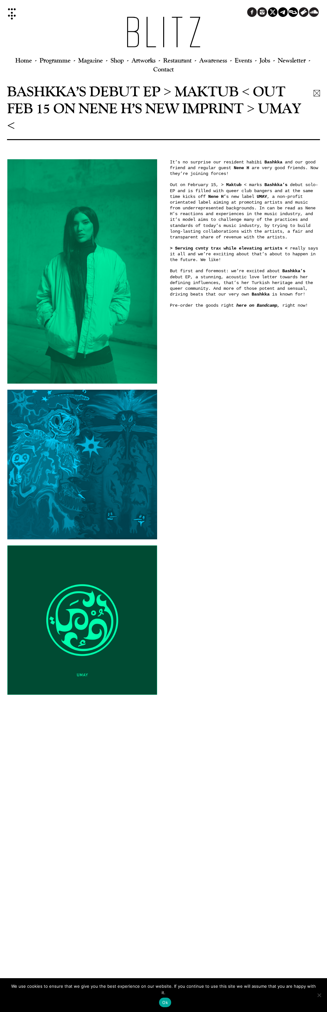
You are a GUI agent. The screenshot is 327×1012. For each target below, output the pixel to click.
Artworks (144, 60)
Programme (55, 60)
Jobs (265, 60)
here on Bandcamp (256, 305)
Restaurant (177, 60)
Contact (163, 69)
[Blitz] (163, 35)
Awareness (213, 60)
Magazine (90, 60)
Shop (117, 60)
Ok (165, 1002)
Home (23, 60)
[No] (319, 995)
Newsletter (292, 60)
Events (243, 60)
